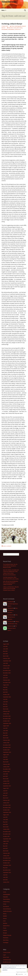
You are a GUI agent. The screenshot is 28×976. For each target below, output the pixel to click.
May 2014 (5, 867)
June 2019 (5, 759)
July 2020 (5, 728)
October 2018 (6, 771)
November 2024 (6, 673)
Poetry (4, 928)
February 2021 (6, 711)
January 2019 (6, 766)
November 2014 (6, 860)
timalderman (10, 626)
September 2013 (7, 872)
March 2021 (5, 709)
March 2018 (5, 778)
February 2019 (6, 764)
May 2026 (5, 651)
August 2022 (6, 685)
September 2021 (7, 697)
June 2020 (5, 730)
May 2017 (5, 795)
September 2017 (7, 786)
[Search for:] (25, 10)
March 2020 (5, 737)
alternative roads (12, 27)
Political (5, 930)
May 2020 (5, 733)
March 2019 (5, 762)
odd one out (18, 29)
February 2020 (6, 740)
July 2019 (5, 757)
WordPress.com (7, 962)
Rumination (5, 937)
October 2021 (6, 694)
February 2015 (6, 853)
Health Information (7, 911)
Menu (3, 10)
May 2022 (5, 689)
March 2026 (5, 656)
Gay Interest (6, 906)
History (4, 913)
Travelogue (5, 942)
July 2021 (5, 699)
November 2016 (6, 807)
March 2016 (5, 826)
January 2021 (6, 713)
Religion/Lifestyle (7, 935)
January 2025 (6, 668)
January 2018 (6, 781)
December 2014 (6, 858)
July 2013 (5, 875)
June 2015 (5, 843)
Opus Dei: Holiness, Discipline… (13, 610)
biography (5, 896)
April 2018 (5, 776)
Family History (6, 901)
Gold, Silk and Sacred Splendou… (13, 617)
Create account (6, 952)
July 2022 (5, 687)
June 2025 (5, 663)
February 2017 (6, 800)
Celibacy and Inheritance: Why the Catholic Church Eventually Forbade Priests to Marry (11, 588)
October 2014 (6, 863)
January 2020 (6, 742)
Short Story (5, 940)
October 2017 (6, 783)
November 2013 (6, 870)
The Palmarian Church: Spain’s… (12, 628)
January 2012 (6, 882)
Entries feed (6, 957)
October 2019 (6, 750)
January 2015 (6, 855)
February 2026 (6, 658)
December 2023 (6, 682)
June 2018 (5, 774)
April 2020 (5, 735)
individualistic (11, 29)
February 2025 (6, 665)
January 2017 (6, 802)
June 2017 (5, 793)
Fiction (4, 904)
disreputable (5, 29)
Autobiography (18, 26)
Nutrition (5, 923)
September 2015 (7, 838)
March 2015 (5, 850)
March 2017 (5, 798)
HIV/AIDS (5, 916)
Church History (6, 899)
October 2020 (6, 721)
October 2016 (6, 810)
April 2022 (5, 692)
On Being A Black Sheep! (12, 24)
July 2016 (5, 817)
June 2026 (5, 649)
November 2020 (6, 718)
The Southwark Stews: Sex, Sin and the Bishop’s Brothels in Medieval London (10, 566)
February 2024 (6, 680)
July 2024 (5, 675)
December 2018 (6, 769)
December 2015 (6, 831)
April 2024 (5, 677)
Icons (4, 921)
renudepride (10, 601)
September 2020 (7, 723)
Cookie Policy (4, 969)
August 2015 (6, 841)
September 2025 (7, 661)
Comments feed (7, 959)
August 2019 (6, 754)
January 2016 (6, 829)
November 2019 (6, 747)
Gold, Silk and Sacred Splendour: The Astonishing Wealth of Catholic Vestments (10, 583)
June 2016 (5, 819)
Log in (4, 955)
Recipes (5, 933)
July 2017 (5, 790)
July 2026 (5, 646)
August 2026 (6, 644)
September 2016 (7, 812)
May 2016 (5, 822)
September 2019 (7, 752)
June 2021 (5, 701)
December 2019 (6, 745)
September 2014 (7, 865)
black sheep (19, 27)
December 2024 (6, 670)
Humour (5, 918)
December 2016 (6, 805)
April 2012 (5, 879)
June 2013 (5, 877)
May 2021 (5, 704)
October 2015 (6, 836)
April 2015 (5, 848)
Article (12, 26)
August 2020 (6, 725)
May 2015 (5, 846)
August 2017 (6, 788)
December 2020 (6, 716)
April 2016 (5, 824)
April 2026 (5, 653)
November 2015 (6, 834)
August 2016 (6, 814)
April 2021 (5, 706)
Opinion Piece (6, 925)
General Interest (7, 909)
